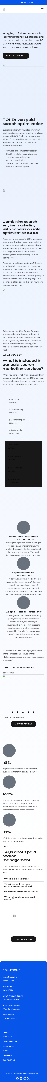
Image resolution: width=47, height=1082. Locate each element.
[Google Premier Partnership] (23, 602)
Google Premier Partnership (23, 611)
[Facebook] (17, 1078)
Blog (5, 1051)
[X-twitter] (28, 1078)
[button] (42, 9)
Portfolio (8, 1046)
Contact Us (9, 1060)
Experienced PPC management (23, 574)
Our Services (10, 1041)
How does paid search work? (21, 891)
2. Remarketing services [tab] (16, 411)
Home (6, 1032)
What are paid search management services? (18, 885)
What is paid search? (16, 879)
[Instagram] (24, 1078)
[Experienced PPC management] (23, 563)
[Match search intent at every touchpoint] (23, 527)
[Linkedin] (21, 1078)
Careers (7, 1055)
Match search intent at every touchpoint (23, 538)
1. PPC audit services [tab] (14, 401)
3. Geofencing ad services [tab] (17, 421)
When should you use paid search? (19, 898)
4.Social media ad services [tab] (15, 431)
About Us (7, 1037)
